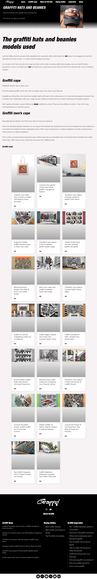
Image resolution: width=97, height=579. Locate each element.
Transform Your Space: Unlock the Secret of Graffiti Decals (73, 382)
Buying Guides (60, 2)
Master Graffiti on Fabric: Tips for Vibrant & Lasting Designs (48, 427)
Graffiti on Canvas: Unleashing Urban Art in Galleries (22, 337)
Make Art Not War (46, 2)
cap (29, 67)
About (81, 2)
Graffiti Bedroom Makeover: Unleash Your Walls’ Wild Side (47, 474)
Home (23, 2)
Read (15, 206)
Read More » (4, 530)
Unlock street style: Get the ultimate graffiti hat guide (72, 244)
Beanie (36, 104)
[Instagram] (46, 509)
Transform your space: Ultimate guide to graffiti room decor (73, 197)
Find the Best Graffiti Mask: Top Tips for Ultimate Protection (22, 382)
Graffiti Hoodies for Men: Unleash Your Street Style (72, 337)
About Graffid (48, 514)
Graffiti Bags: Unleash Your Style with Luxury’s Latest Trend (47, 337)
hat (66, 56)
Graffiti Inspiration (75, 523)
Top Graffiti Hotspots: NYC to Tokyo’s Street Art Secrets (22, 474)
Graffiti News (7, 523)
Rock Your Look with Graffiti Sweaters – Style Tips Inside (47, 289)
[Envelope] (51, 509)
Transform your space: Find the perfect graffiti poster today (48, 244)
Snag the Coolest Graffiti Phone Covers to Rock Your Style (22, 244)
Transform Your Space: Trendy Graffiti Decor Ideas (73, 289)
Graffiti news (32, 2)
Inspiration (72, 2)
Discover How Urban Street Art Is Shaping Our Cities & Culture (47, 382)
